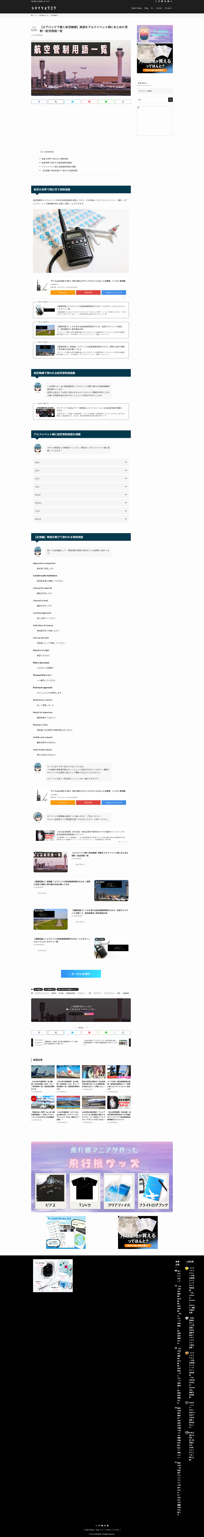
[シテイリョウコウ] (43, 8)
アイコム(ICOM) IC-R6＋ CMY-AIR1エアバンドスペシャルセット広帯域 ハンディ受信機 (88, 280)
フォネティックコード (42, 993)
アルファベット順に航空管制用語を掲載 (59, 166)
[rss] (165, 1)
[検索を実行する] (170, 99)
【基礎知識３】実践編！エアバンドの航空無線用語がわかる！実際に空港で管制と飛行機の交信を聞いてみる (91, 348)
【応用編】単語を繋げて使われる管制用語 (59, 170)
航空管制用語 (70, 993)
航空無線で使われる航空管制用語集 (57, 162)
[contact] (168, 1)
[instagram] (159, 1)
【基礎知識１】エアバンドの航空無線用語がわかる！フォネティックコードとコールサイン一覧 (91, 307)
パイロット (81, 993)
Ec (102, 1530)
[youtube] (162, 1)
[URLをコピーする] (123, 102)
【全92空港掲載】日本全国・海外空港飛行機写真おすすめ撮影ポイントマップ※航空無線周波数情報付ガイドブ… (91, 833)
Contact (108, 1530)
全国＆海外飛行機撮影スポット (68, 989)
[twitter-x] (155, 1)
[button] (39, 102)
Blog (97, 1530)
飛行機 (61, 993)
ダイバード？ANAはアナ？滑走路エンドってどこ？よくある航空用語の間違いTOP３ (89, 409)
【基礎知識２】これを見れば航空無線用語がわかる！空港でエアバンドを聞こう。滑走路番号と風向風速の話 (90, 327)
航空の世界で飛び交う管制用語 (55, 158)
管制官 (54, 993)
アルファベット (109, 993)
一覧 (89, 993)
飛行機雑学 (38, 989)
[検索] (171, 1)
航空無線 (126, 993)
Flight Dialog (89, 1530)
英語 (118, 993)
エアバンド (97, 993)
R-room (116, 1530)
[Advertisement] (81, 124)
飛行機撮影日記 (50, 989)
